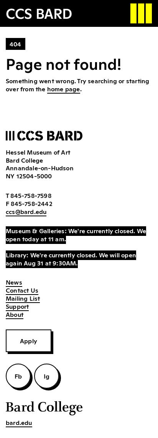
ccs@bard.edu (26, 211)
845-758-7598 (30, 195)
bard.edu (19, 422)
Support (17, 306)
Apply (28, 340)
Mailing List (23, 298)
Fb (18, 376)
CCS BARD (39, 12)
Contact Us (22, 290)
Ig (46, 376)
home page (63, 88)
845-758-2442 (31, 203)
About (14, 314)
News (14, 282)
